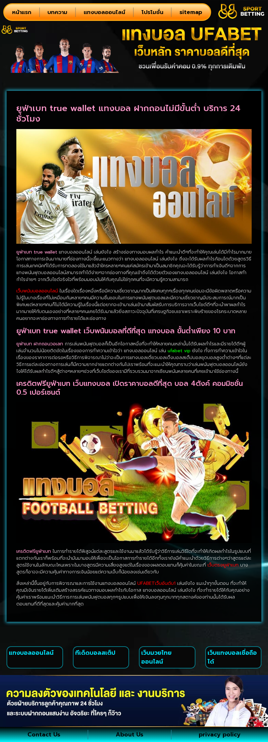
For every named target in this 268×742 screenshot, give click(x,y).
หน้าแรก (21, 12)
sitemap (190, 12)
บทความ (57, 12)
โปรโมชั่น (152, 12)
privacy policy (220, 734)
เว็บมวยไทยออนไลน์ (156, 657)
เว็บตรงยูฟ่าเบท (223, 565)
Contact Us (43, 734)
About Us (129, 734)
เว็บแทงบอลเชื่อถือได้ (232, 657)
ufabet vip (179, 350)
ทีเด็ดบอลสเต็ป (95, 652)
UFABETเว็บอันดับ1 (156, 583)
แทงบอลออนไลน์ (104, 12)
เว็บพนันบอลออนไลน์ (37, 291)
